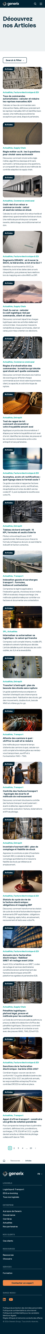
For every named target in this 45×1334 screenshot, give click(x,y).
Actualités (7, 1223)
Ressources (15, 1161)
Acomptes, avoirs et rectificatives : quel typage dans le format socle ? (21, 478)
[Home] (4, 1161)
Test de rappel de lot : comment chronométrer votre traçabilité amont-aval (18, 424)
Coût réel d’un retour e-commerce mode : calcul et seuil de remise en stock (17, 207)
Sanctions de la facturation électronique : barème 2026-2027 (20, 1067)
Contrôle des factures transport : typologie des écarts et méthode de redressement (20, 794)
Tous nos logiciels (11, 1197)
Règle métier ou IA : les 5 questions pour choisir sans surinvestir (21, 153)
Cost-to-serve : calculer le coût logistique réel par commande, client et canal (17, 313)
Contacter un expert (22, 1283)
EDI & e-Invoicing (10, 1193)
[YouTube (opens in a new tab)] (11, 1299)
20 (31, 1148)
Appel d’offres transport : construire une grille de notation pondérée (22, 1120)
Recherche (35, 4)
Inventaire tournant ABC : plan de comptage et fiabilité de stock (20, 848)
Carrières (7, 1219)
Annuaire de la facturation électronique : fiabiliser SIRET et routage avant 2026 (18, 958)
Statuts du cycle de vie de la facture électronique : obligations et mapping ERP (17, 902)
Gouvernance (9, 1215)
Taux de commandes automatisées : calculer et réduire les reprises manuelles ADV (21, 99)
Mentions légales (9, 1315)
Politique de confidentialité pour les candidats (21, 1313)
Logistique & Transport (13, 1189)
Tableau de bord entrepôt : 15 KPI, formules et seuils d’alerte (19, 531)
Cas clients (8, 1241)
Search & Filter (14, 60)
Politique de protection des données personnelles (22, 1308)
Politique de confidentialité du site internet (19, 1310)
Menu (41, 4)
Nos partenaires (10, 1226)
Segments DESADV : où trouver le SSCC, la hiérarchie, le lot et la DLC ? (22, 261)
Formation (7, 1273)
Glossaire (7, 1259)
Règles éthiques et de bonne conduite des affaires (23, 1318)
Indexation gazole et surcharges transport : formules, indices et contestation (20, 582)
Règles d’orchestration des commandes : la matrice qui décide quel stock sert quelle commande (21, 368)
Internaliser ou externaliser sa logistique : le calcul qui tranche (20, 636)
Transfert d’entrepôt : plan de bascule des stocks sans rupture (20, 686)
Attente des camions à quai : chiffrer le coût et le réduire (18, 739)
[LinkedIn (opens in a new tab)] (4, 1299)
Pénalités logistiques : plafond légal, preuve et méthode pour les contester (18, 1013)
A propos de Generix (12, 1211)
